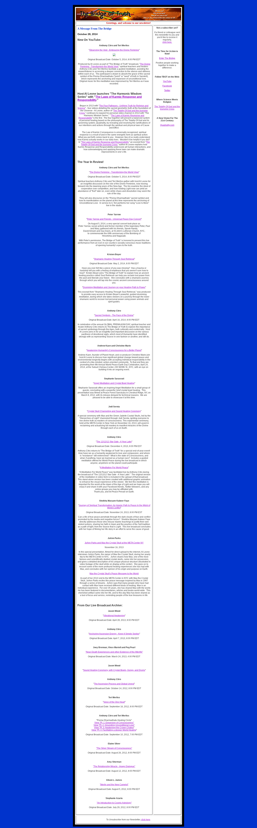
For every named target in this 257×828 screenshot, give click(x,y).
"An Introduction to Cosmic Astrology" (114, 803)
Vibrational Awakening (114, 615)
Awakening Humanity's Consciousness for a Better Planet (114, 350)
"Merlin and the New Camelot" (114, 784)
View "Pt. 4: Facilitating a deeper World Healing (113, 730)
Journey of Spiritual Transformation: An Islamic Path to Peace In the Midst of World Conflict (114, 506)
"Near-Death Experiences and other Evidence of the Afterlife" (114, 652)
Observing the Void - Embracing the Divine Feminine (114, 50)
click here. (167, 42)
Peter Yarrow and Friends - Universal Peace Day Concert (114, 219)
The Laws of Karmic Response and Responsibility (104, 142)
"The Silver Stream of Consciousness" (114, 748)
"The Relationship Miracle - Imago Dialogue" (114, 766)
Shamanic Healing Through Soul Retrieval (114, 259)
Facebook (167, 86)
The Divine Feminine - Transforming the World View (115, 65)
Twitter (167, 90)
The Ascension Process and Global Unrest (114, 684)
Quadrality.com (167, 125)
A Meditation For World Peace (114, 467)
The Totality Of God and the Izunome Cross (115, 143)
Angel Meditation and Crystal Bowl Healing (114, 383)
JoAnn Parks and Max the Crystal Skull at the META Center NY (114, 543)
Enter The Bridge (167, 58)
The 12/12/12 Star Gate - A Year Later (114, 441)
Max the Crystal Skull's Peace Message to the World (114, 573)
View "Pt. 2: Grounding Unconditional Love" (114, 725)
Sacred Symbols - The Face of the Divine (114, 315)
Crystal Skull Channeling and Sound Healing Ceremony (114, 411)
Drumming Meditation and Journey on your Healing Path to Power (114, 287)
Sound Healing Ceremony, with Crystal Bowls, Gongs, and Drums (114, 670)
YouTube (167, 81)
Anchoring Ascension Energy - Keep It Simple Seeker (114, 634)
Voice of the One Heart (114, 702)
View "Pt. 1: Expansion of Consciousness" (114, 722)
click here (145, 819)
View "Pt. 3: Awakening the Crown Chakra (114, 727)
